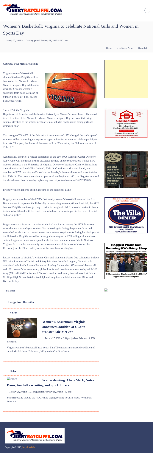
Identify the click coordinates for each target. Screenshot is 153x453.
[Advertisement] (126, 79)
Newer (13, 312)
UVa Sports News (125, 48)
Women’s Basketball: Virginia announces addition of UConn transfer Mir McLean (63, 327)
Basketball (142, 48)
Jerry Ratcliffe (28, 447)
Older (12, 371)
